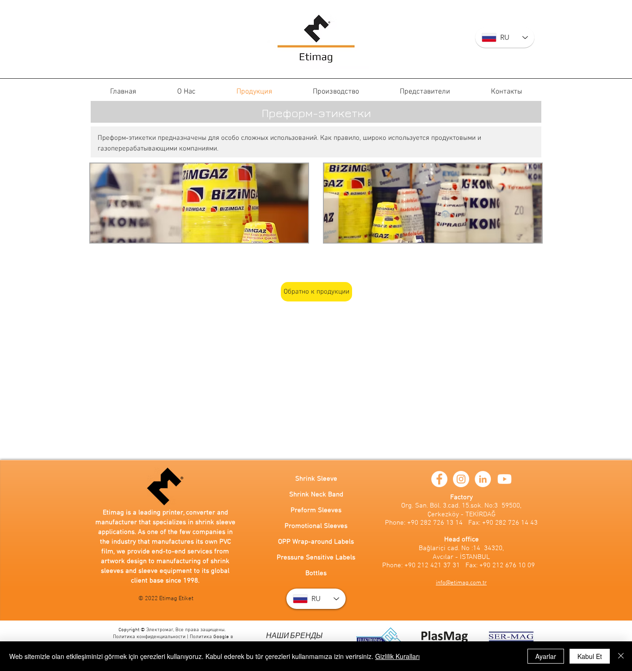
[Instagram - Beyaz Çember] (461, 479)
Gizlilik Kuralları (397, 656)
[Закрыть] (620, 656)
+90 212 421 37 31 (432, 565)
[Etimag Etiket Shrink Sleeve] (316, 37)
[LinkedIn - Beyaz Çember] (483, 479)
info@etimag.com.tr (461, 583)
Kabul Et (589, 656)
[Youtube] (504, 479)
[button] (199, 203)
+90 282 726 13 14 (435, 523)
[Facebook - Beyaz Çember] (439, 479)
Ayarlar (545, 656)
